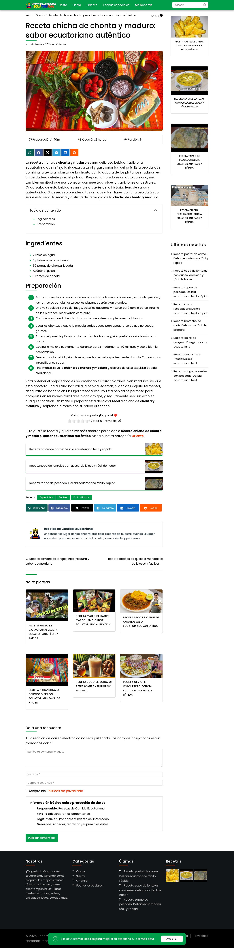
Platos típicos (81, 497)
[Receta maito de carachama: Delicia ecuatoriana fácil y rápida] (47, 605)
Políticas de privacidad (65, 791)
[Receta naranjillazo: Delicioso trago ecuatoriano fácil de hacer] (47, 669)
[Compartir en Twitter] (48, 152)
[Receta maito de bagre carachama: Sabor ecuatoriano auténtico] (94, 600)
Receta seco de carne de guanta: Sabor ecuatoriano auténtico (141, 622)
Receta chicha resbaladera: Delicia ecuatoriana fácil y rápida (190, 308)
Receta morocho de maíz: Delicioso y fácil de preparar (190, 325)
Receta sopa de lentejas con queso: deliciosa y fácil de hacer (189, 102)
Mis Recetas (143, 5)
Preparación (46, 224)
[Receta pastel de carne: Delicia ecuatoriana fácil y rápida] (189, 27)
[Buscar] (204, 5)
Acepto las (56, 791)
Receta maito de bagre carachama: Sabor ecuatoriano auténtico (93, 620)
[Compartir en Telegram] (56, 152)
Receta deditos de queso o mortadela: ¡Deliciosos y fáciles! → (135, 561)
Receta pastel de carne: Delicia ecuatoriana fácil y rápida (189, 45)
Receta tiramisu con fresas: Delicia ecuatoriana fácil (187, 358)
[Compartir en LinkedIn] (65, 152)
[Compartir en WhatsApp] (30, 152)
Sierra (77, 5)
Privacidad (200, 936)
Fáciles (63, 497)
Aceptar (172, 939)
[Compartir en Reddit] (74, 152)
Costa (62, 5)
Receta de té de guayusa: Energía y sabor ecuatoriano (190, 342)
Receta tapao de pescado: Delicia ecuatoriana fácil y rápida (190, 291)
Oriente (91, 5)
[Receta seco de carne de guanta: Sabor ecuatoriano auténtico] (141, 601)
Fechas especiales (116, 5)
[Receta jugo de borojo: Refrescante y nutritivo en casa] (94, 666)
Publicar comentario (42, 838)
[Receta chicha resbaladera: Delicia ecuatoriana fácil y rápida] (189, 195)
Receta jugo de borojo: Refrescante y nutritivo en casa (94, 686)
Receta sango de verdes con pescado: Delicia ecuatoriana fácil (190, 375)
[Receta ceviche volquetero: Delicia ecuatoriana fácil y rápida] (141, 666)
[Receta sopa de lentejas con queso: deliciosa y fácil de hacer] (189, 80)
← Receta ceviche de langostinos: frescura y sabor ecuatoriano (57, 561)
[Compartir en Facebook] (39, 152)
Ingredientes (46, 219)
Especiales (46, 497)
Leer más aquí (144, 939)
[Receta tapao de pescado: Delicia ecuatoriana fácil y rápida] (189, 137)
